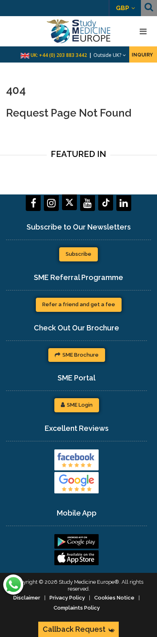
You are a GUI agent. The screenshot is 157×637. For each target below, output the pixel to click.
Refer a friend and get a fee (78, 304)
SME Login (80, 405)
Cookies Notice (114, 598)
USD (122, 8)
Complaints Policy (77, 608)
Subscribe (78, 254)
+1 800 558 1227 (68, 55)
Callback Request (74, 629)
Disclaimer (26, 598)
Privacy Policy (67, 598)
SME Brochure (80, 355)
